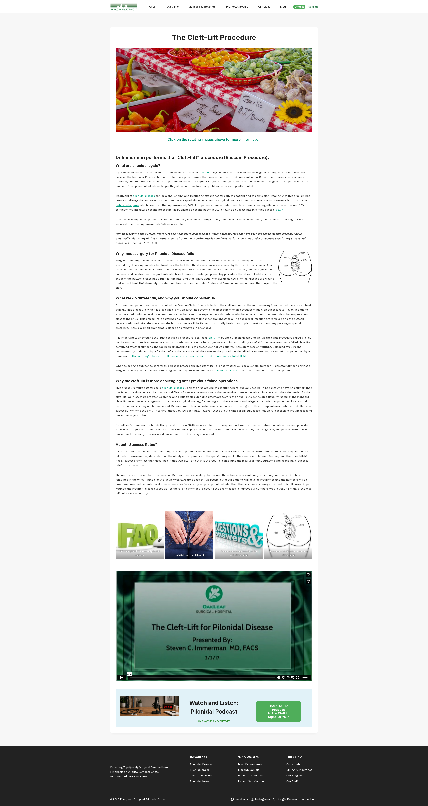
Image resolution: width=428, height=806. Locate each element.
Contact (299, 6)
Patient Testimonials (251, 775)
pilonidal (205, 172)
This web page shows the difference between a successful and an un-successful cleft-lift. (189, 356)
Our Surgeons (295, 775)
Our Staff (292, 781)
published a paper (127, 205)
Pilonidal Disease (170, 253)
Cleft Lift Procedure (202, 775)
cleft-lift (214, 337)
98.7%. (280, 209)
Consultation (294, 764)
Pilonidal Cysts (199, 769)
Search (313, 6)
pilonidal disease (144, 195)
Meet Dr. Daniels (248, 769)
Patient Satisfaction (251, 781)
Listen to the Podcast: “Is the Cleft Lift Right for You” (278, 711)
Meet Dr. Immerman (251, 764)
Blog (283, 6)
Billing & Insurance (299, 769)
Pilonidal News (199, 781)
